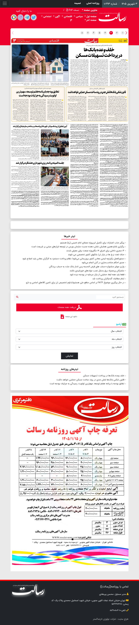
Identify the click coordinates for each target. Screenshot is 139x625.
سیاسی (79, 16)
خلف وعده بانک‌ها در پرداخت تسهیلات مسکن (103, 375)
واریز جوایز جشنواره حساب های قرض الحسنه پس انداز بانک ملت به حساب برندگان (86, 266)
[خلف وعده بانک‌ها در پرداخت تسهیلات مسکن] (69, 64)
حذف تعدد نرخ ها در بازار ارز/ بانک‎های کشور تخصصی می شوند (96, 254)
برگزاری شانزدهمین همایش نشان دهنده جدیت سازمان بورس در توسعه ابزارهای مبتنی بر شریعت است (77, 246)
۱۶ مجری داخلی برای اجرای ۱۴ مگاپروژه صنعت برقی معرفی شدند (95, 250)
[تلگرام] (27, 17)
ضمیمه (77, 3)
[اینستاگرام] (20, 17)
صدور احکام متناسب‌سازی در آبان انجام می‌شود (103, 262)
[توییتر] (34, 17)
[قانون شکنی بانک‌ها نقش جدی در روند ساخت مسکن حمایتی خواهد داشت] (96, 105)
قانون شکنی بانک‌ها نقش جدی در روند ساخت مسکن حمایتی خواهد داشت (90, 380)
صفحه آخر (91, 20)
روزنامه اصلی (92, 3)
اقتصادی (68, 16)
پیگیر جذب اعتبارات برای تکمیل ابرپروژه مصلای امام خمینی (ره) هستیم (92, 243)
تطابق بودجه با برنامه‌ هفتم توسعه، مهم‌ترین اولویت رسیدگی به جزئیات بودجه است (87, 383)
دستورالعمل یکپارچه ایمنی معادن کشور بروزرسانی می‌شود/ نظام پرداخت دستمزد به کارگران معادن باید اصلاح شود (73, 258)
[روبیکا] (14, 17)
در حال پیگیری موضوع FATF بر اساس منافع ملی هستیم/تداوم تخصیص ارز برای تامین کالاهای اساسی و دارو (75, 282)
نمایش (69, 356)
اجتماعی (47, 16)
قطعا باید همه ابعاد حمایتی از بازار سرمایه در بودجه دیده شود (97, 274)
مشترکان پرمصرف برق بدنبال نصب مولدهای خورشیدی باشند (97, 270)
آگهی (57, 16)
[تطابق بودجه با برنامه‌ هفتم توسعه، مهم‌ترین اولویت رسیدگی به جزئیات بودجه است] (37, 105)
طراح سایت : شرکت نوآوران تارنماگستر (110, 619)
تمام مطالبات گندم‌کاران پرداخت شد (108, 278)
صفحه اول (91, 16)
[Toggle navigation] (4, 3)
